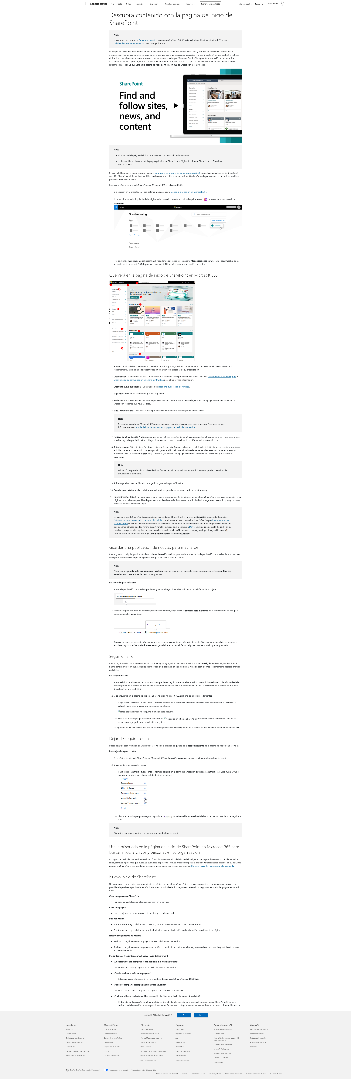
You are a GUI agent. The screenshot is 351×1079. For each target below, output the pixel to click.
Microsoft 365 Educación (149, 1042)
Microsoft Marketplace (221, 1049)
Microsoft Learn (219, 1034)
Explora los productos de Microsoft (77, 1051)
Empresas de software (221, 1058)
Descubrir (143, 40)
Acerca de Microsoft (257, 1034)
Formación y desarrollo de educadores (153, 1051)
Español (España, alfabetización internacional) (85, 1070)
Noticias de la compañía (258, 1038)
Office (128, 4)
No (200, 1015)
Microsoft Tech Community (223, 1044)
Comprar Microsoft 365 (210, 4)
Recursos (189, 4)
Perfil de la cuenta (110, 1029)
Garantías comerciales (111, 1055)
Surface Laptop (71, 1034)
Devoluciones (108, 1042)
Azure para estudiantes (148, 1060)
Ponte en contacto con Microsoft (167, 1074)
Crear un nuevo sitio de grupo (222, 376)
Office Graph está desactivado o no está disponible (138, 520)
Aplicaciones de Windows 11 (75, 1055)
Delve (192, 526)
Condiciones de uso (198, 1074)
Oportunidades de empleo (259, 1029)
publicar (154, 40)
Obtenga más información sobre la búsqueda (212, 865)
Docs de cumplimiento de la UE (256, 1074)
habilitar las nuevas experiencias (129, 43)
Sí (184, 1015)
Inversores (253, 1047)
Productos (139, 4)
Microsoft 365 (116, 4)
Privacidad (185, 1074)
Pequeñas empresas (182, 1060)
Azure (177, 1038)
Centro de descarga (110, 1034)
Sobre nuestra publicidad (233, 1074)
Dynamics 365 (180, 1042)
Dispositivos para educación (150, 1034)
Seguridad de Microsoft (183, 1034)
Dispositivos (154, 4)
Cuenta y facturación (173, 4)
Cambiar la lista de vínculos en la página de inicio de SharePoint (165, 427)
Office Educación (146, 1047)
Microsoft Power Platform (222, 1053)
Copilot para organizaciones (75, 1038)
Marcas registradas (215, 1074)
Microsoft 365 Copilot (183, 1051)
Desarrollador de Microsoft (223, 1029)
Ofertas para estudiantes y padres (152, 1055)
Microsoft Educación (147, 1029)
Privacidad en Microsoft (258, 1042)
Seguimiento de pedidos (112, 1047)
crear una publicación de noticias (173, 386)
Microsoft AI (180, 1029)
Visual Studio (218, 1062)
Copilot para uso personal (74, 1042)
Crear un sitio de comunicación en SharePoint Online (139, 379)
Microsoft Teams (181, 1055)
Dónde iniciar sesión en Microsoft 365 (189, 191)
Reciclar (106, 1051)
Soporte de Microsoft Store (113, 1038)
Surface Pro (69, 1029)
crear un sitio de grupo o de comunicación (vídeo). (176, 172)
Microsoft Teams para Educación (151, 1038)
